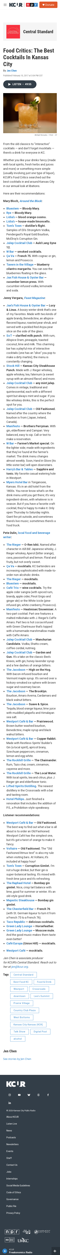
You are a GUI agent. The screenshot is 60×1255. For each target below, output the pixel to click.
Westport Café (15, 950)
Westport (19, 989)
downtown (20, 996)
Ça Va (10, 256)
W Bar (10, 251)
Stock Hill (13, 365)
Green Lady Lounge (19, 926)
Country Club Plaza (25, 1010)
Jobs (8, 1172)
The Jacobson (15, 669)
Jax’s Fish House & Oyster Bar (25, 305)
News (9, 1130)
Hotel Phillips (15, 799)
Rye (9, 212)
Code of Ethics (13, 1192)
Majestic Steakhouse (20, 900)
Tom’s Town (14, 225)
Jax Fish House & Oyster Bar (25, 277)
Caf (8, 943)
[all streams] (56, 1251)
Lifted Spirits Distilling (21, 786)
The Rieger (13, 544)
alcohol (18, 1039)
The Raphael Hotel (18, 883)
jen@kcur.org (19, 966)
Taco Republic (15, 921)
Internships (12, 1179)
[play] (5, 1251)
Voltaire (11, 848)
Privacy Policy (13, 1213)
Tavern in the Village (19, 264)
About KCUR (12, 1117)
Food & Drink (44, 982)
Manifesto (13, 426)
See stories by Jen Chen (17, 1059)
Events (9, 1151)
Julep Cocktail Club (19, 243)
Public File (11, 1206)
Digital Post (40, 1031)
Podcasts (11, 1137)
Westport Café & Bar (19, 721)
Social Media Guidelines (18, 1185)
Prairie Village (22, 1003)
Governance (12, 1199)
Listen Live (11, 1124)
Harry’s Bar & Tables (19, 469)
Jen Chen (12, 70)
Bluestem (12, 208)
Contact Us (11, 1165)
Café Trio (12, 587)
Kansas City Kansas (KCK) (28, 1024)
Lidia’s (10, 217)
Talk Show (19, 1031)
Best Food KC (21, 982)
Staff (9, 1158)
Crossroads (39, 989)
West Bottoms (22, 1017)
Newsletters (12, 1144)
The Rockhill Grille (18, 760)
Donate (49, 4)
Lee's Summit (42, 996)
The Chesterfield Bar (20, 909)
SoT (9, 335)
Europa (18, 943)
